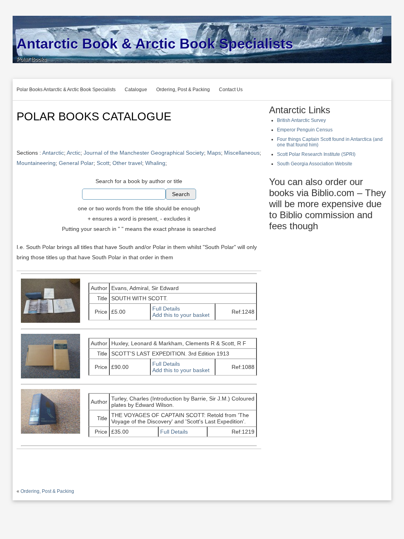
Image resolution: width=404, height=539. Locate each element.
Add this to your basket (180, 315)
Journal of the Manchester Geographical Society (144, 153)
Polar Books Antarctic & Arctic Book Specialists (66, 89)
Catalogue (136, 89)
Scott (103, 163)
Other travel (127, 163)
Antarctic (53, 153)
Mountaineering (36, 163)
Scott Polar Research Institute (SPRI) (316, 154)
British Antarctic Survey (301, 120)
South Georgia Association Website (314, 164)
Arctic (73, 153)
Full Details (166, 308)
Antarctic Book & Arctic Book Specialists (155, 44)
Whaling (155, 163)
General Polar (76, 163)
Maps (214, 153)
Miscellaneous (242, 153)
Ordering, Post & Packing (183, 89)
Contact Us (231, 89)
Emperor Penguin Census (305, 130)
